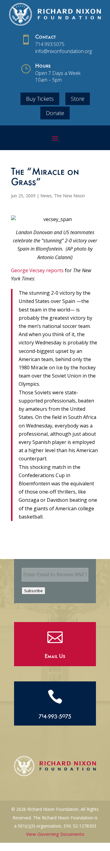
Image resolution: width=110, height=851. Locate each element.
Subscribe (33, 590)
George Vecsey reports (37, 270)
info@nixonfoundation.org (63, 51)
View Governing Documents (55, 834)
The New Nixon (69, 196)
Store (77, 98)
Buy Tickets (40, 98)
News (46, 196)
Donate (55, 113)
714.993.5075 (49, 44)
